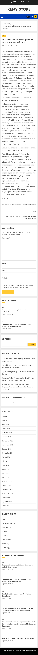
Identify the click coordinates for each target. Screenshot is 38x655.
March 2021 (6, 506)
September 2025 (7, 453)
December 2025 (7, 441)
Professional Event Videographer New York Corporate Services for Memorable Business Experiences (17, 386)
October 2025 (6, 449)
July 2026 (5, 417)
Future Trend (6, 527)
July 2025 (5, 461)
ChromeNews (27, 650)
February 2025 (7, 481)
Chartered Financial (9, 523)
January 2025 (6, 485)
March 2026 (6, 429)
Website (5, 278)
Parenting (5, 544)
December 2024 (7, 490)
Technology (6, 548)
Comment (6, 238)
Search (6, 339)
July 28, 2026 (7, 314)
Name (4, 263)
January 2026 (6, 437)
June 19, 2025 (14, 45)
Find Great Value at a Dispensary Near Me (18, 638)
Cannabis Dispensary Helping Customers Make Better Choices (17, 311)
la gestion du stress (26, 78)
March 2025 (6, 477)
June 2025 (5, 465)
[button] (2, 16)
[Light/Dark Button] (28, 17)
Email (4, 271)
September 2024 (7, 502)
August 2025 (6, 457)
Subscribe (35, 16)
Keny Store (19, 9)
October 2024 (6, 498)
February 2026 (7, 433)
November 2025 (7, 445)
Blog (4, 36)
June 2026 (5, 421)
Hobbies (5, 535)
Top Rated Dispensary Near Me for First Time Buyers (17, 595)
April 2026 (5, 425)
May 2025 (5, 469)
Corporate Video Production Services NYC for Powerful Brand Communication (18, 379)
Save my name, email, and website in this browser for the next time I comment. (18, 286)
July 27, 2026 (7, 598)
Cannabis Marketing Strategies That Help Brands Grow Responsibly (18, 325)
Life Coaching (7, 540)
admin (5, 45)
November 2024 (7, 494)
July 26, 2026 (7, 641)
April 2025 (5, 473)
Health (4, 531)
